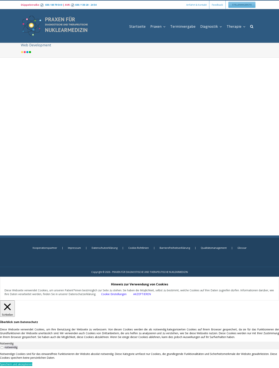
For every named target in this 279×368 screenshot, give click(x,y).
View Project (170, 189)
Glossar (242, 248)
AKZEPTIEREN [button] (142, 294)
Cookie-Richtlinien (138, 248)
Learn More (136, 189)
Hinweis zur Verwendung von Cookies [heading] (139, 284)
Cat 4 (140, 162)
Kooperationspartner (45, 248)
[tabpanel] (139, 356)
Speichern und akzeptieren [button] (16, 364)
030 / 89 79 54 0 (53, 4)
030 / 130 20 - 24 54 (85, 4)
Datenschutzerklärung (104, 248)
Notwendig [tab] (6, 343)
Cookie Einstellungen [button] (114, 294)
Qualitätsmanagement (214, 248)
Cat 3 (133, 162)
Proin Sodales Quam (139, 114)
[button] (251, 26)
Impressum (74, 248)
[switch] (2, 347)
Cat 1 (126, 162)
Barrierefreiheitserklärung (175, 248)
